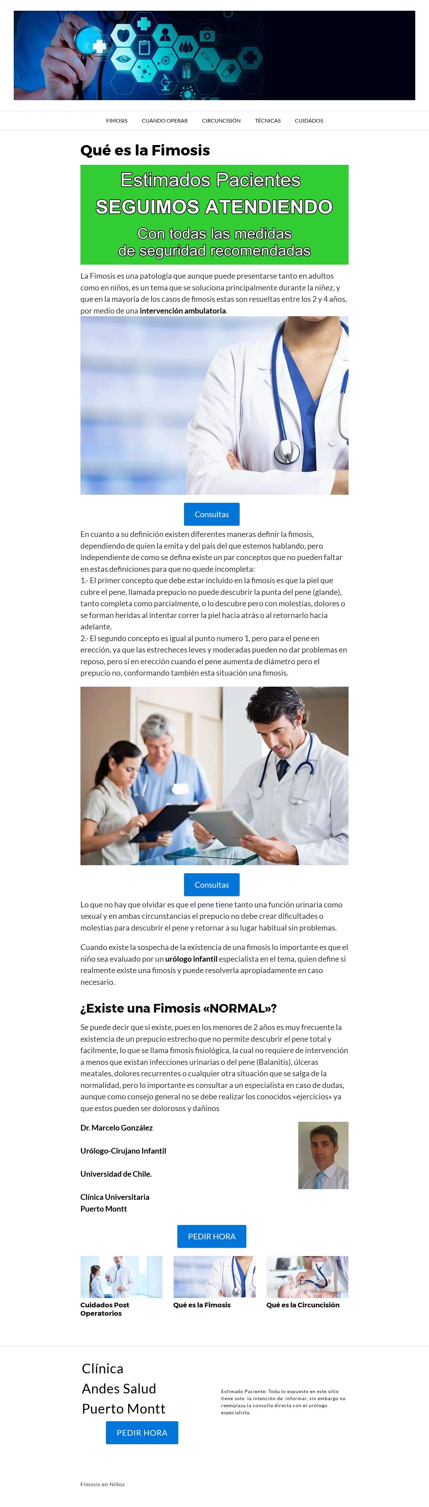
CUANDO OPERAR (165, 120)
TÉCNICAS (268, 120)
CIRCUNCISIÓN (221, 120)
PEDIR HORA (212, 1236)
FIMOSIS (116, 120)
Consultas (212, 514)
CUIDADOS (309, 120)
